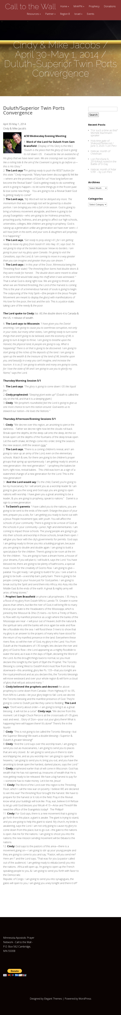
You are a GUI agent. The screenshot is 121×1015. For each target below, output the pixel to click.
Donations (110, 6)
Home (63, 6)
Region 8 (65, 14)
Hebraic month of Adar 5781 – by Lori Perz (103, 171)
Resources (33, 14)
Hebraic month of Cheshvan (100, 152)
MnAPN (77, 6)
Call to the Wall (30, 6)
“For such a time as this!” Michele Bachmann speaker (104, 133)
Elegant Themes (53, 998)
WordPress (85, 998)
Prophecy (94, 6)
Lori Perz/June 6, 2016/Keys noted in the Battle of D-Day (103, 161)
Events (90, 14)
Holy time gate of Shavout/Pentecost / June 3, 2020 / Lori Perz (104, 143)
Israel (77, 14)
